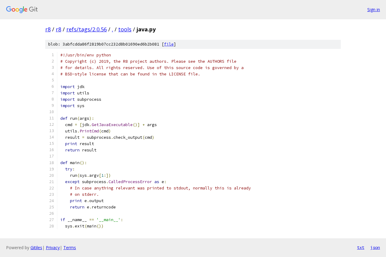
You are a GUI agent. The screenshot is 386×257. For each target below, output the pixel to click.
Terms (69, 247)
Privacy (53, 247)
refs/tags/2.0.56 (86, 29)
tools (124, 29)
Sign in (373, 9)
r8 (48, 29)
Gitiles (36, 247)
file (169, 44)
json (375, 247)
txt (360, 247)
